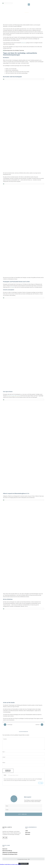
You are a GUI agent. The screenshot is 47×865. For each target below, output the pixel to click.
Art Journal (12, 287)
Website (3, 762)
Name (3, 751)
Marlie (5, 775)
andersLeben (23, 42)
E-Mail (4, 757)
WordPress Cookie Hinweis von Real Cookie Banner (10, 864)
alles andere (27, 12)
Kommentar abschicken (8, 771)
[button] (9, 854)
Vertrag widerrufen (23, 863)
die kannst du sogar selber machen (13, 395)
